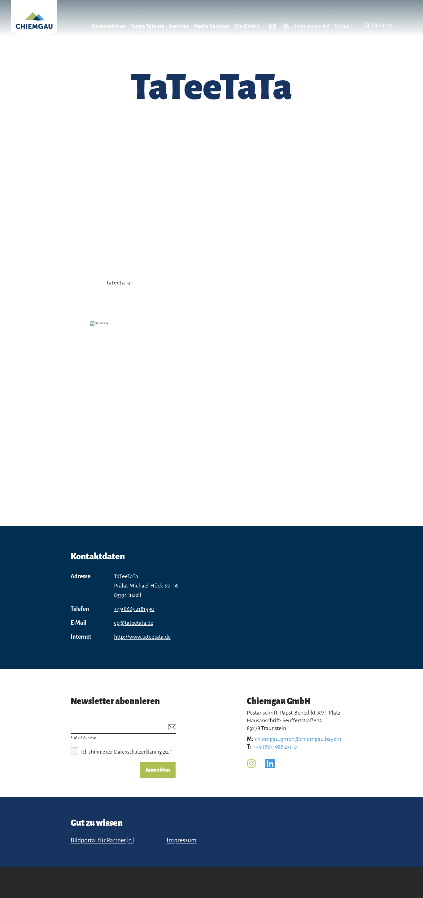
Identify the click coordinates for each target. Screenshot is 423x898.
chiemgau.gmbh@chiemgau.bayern (298, 739)
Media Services (211, 26)
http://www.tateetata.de (142, 637)
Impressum (182, 840)
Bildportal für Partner (101, 840)
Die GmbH (246, 26)
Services (179, 26)
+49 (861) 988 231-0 (275, 747)
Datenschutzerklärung (138, 752)
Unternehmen (109, 26)
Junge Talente (148, 26)
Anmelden (158, 770)
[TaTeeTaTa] (211, 408)
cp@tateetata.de (133, 623)
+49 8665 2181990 (134, 609)
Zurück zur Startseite (34, 27)
